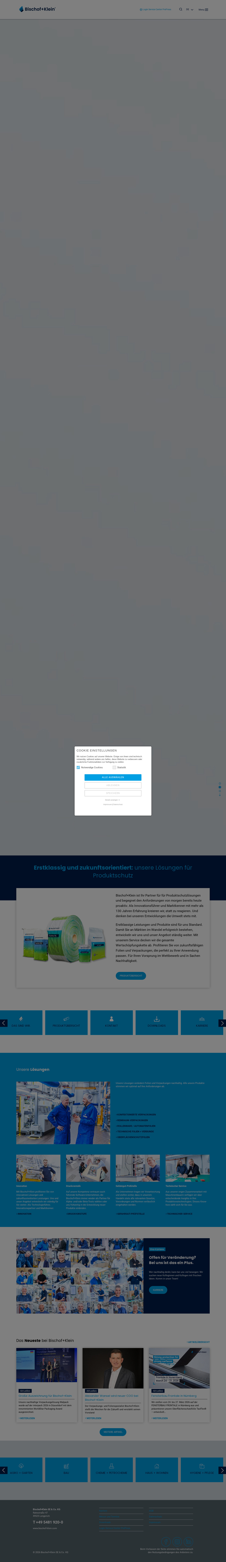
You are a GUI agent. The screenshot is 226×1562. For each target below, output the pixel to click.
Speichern (113, 793)
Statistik (121, 767)
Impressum (107, 804)
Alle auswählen (113, 777)
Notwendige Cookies (92, 767)
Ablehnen (113, 785)
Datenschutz (118, 804)
